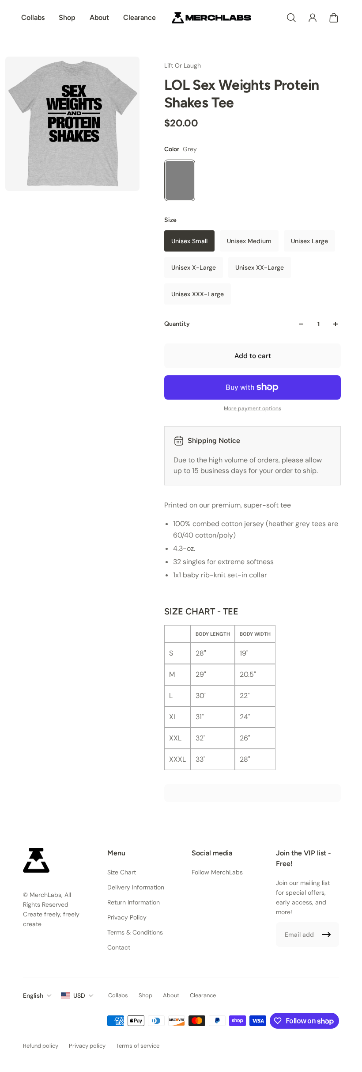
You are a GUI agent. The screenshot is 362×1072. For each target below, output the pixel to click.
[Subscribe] (326, 934)
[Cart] (333, 17)
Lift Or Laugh (182, 65)
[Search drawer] (291, 17)
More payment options (252, 408)
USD (79, 996)
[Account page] (312, 17)
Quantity (177, 324)
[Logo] (211, 18)
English (33, 996)
